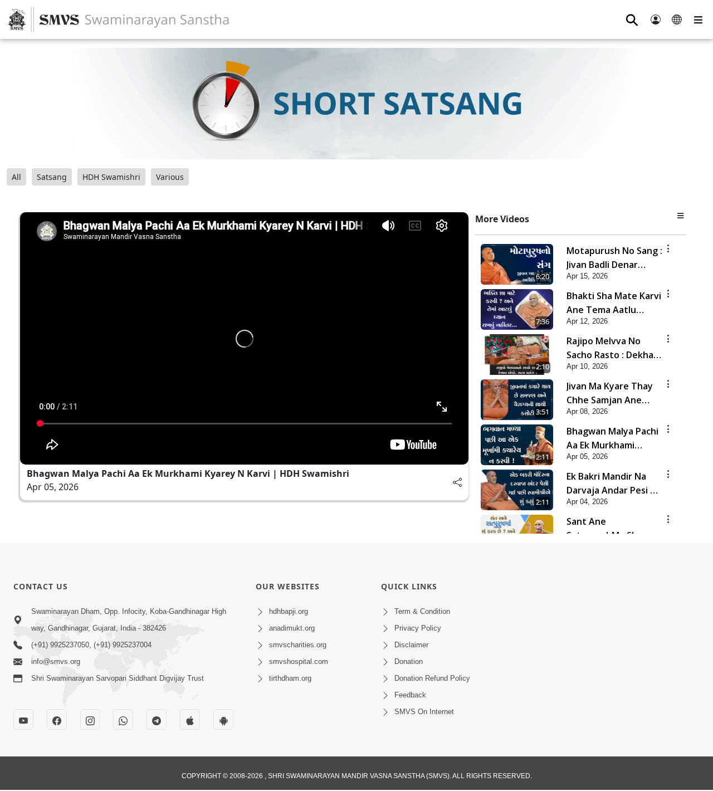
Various (170, 177)
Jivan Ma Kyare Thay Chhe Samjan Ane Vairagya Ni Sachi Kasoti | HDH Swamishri (610, 393)
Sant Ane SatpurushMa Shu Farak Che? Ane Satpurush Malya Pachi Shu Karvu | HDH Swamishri (615, 529)
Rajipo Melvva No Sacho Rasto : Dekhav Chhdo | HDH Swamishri (612, 348)
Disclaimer (411, 645)
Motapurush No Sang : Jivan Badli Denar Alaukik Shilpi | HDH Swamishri (614, 258)
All (16, 177)
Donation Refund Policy (432, 678)
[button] (681, 215)
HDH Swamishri (111, 177)
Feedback (410, 695)
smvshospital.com (298, 661)
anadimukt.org (292, 628)
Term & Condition (422, 611)
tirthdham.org (290, 678)
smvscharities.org (297, 645)
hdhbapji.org (288, 611)
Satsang (52, 177)
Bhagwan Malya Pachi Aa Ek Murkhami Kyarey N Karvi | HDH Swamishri (188, 473)
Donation (408, 661)
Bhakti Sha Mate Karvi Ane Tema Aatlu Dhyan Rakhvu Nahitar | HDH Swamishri (615, 303)
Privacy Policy (417, 628)
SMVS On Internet (424, 711)
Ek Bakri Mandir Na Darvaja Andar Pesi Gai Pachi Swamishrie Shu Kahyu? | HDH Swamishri (615, 483)
